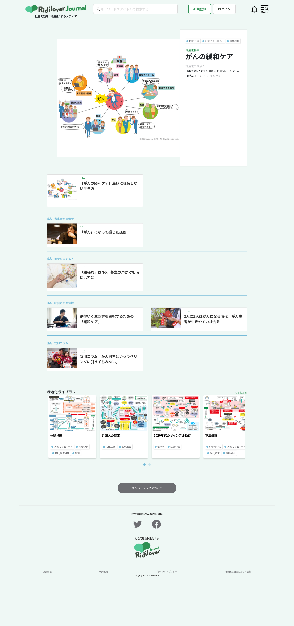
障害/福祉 (234, 41)
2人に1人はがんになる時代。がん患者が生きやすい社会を (213, 318)
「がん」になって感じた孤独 (103, 231)
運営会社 (47, 571)
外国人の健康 (111, 435)
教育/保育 (83, 446)
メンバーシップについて (147, 488)
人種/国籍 (110, 446)
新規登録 (199, 9)
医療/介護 (194, 41)
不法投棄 (211, 435)
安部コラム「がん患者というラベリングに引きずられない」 (108, 359)
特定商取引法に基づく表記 (238, 571)
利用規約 (103, 571)
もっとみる (241, 392)
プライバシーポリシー (166, 571)
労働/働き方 (215, 446)
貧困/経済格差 (62, 453)
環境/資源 (230, 453)
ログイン (224, 9)
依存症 (160, 446)
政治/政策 (215, 453)
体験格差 (56, 435)
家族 (77, 453)
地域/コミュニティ (214, 41)
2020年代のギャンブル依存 (172, 435)
